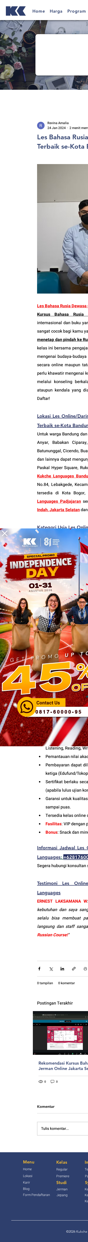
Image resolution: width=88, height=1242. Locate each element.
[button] (5, 533)
